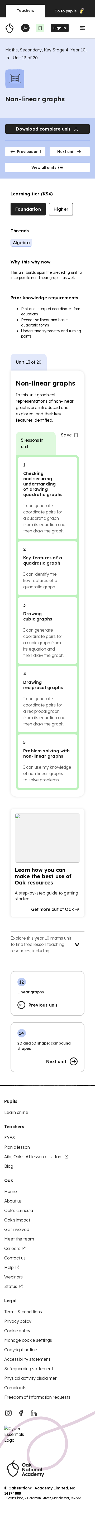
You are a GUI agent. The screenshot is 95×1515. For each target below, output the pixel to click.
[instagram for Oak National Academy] (8, 1413)
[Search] (25, 28)
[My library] (40, 28)
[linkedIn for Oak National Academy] (34, 1413)
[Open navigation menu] (82, 28)
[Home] (9, 28)
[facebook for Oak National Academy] (21, 1413)
